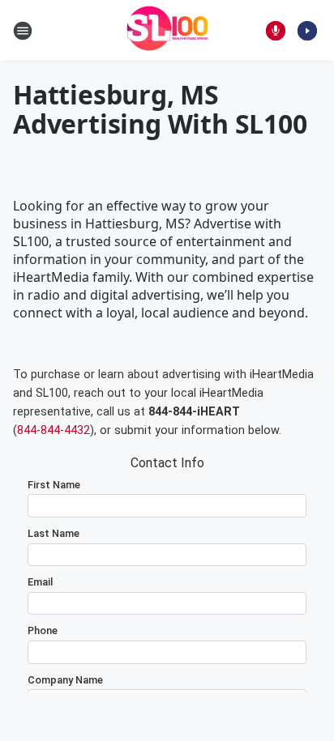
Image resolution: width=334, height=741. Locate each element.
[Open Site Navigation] (22, 30)
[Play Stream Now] (307, 30)
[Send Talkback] (275, 30)
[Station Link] (167, 30)
